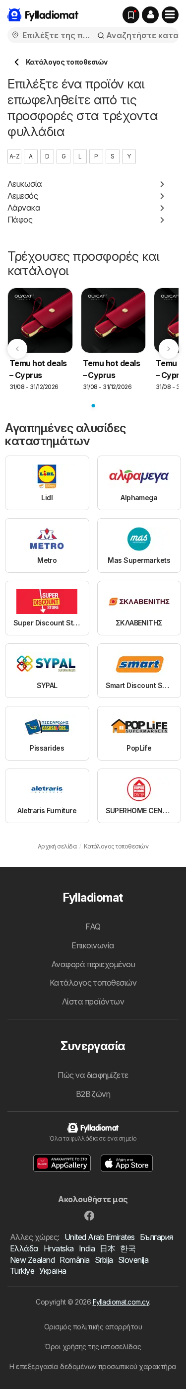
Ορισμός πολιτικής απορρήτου (93, 1326)
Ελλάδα (24, 1248)
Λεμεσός (22, 196)
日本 (107, 1248)
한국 (127, 1248)
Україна (52, 1271)
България (156, 1237)
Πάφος (19, 220)
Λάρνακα (23, 208)
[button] (150, 14)
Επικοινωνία (92, 945)
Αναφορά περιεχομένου (93, 964)
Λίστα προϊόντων (93, 1001)
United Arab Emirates (99, 1237)
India (87, 1248)
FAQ (92, 926)
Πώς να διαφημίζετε (93, 1075)
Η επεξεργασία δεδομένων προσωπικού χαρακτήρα (93, 1366)
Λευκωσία (24, 184)
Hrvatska (59, 1248)
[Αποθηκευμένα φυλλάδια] (131, 14)
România (74, 1260)
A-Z (14, 156)
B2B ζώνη (93, 1094)
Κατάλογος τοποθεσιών (93, 983)
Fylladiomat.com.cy (121, 1302)
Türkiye (22, 1271)
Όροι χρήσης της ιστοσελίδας (93, 1346)
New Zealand (32, 1260)
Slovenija (133, 1260)
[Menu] (170, 14)
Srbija (104, 1260)
